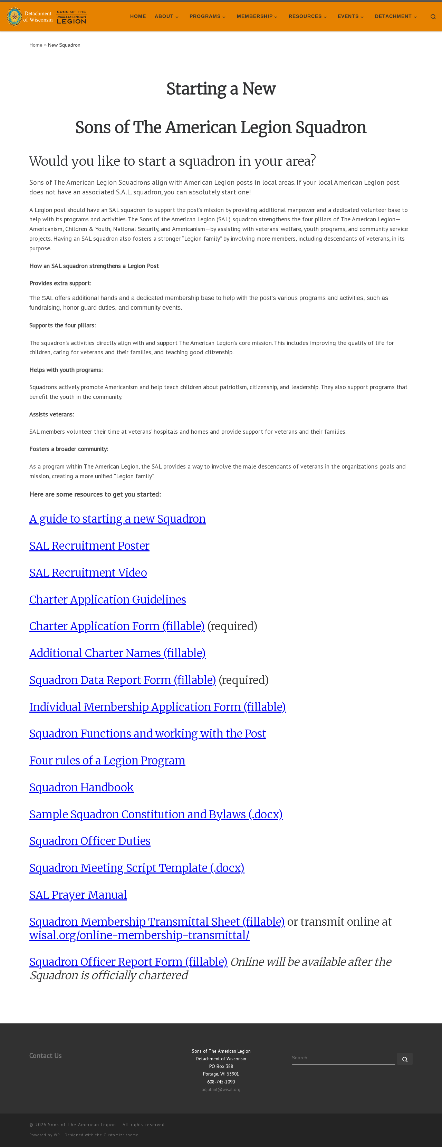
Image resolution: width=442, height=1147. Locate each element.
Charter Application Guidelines (107, 599)
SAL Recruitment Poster (89, 545)
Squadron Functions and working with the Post (147, 733)
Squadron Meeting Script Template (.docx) (136, 868)
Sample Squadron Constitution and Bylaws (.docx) (156, 814)
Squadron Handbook (81, 787)
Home (35, 45)
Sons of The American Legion (82, 1125)
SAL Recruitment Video (88, 572)
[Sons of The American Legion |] (48, 15)
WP (57, 1134)
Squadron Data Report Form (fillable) (122, 680)
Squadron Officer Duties (90, 841)
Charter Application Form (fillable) (117, 626)
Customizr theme (121, 1134)
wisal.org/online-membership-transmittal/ (139, 935)
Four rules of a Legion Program (107, 760)
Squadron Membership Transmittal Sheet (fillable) (157, 921)
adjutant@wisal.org (221, 1089)
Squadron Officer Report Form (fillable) (128, 961)
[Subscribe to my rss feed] (411, 1127)
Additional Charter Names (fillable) (117, 653)
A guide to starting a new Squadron (117, 519)
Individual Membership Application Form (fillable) (157, 707)
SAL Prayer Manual (78, 895)
